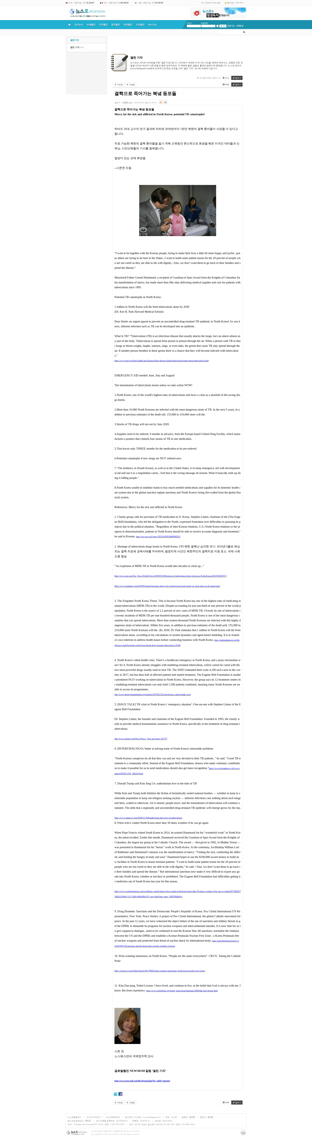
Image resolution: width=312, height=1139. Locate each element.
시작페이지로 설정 (212, 3)
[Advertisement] (86, 74)
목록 (227, 84)
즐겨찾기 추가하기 (235, 3)
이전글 (119, 84)
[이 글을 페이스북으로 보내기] (120, 1094)
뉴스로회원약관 (113, 1117)
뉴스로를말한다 (74, 1117)
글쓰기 (238, 78)
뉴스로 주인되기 (93, 1117)
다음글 (131, 84)
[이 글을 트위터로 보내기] (116, 1094)
